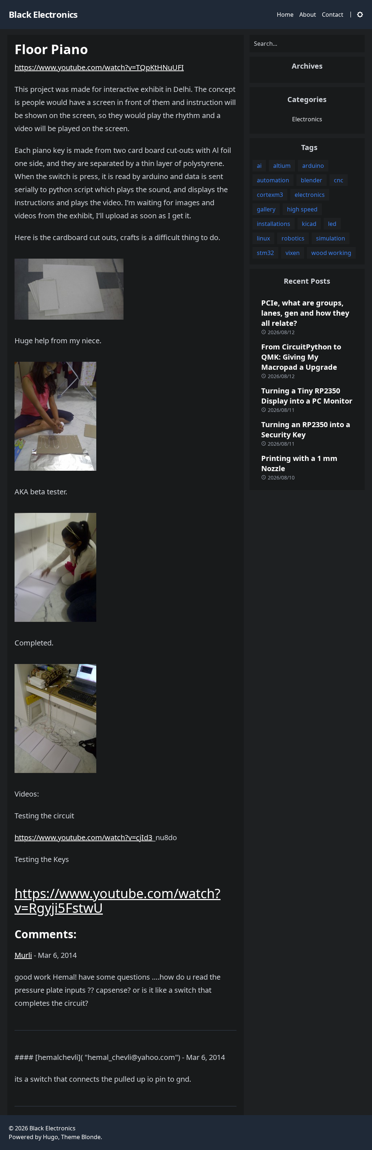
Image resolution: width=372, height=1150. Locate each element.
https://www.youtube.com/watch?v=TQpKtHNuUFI (99, 67)
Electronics (307, 119)
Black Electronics (52, 1128)
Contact (332, 15)
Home (285, 15)
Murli (23, 955)
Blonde (91, 1137)
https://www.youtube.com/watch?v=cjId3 (83, 837)
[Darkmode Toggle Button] (358, 14)
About (307, 15)
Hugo (50, 1137)
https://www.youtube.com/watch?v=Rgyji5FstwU (118, 900)
